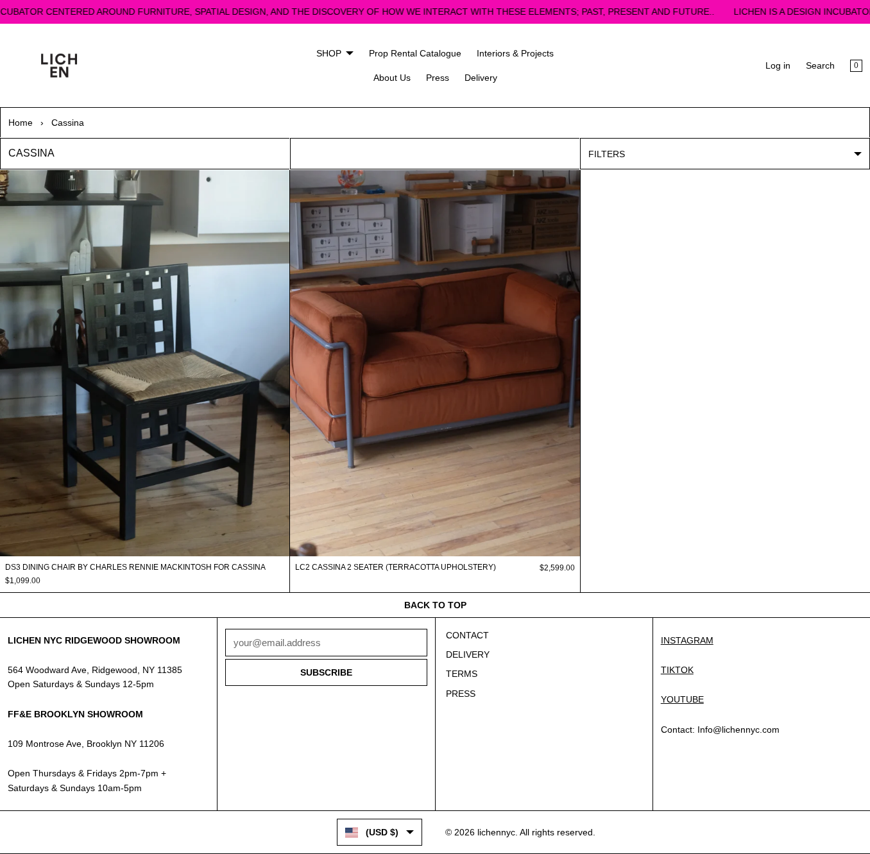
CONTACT (467, 635)
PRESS (460, 693)
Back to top (435, 605)
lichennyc (496, 832)
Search (820, 65)
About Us (392, 78)
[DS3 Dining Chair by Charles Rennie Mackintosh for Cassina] (144, 363)
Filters (606, 154)
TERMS (461, 674)
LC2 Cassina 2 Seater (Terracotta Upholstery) (395, 567)
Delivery (481, 78)
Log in (777, 65)
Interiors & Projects (515, 53)
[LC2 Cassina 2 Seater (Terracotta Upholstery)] (434, 363)
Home (20, 122)
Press (437, 78)
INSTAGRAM (687, 640)
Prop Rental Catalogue (415, 53)
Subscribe (326, 672)
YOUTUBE (682, 699)
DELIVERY (468, 654)
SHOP (328, 53)
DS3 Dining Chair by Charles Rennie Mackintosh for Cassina (135, 567)
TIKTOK (677, 670)
